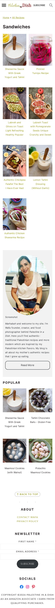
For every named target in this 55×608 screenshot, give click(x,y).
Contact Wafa (27, 517)
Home (6, 17)
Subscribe (27, 564)
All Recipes (18, 17)
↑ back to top (27, 494)
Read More (27, 365)
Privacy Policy (27, 521)
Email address (27, 551)
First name (28, 541)
